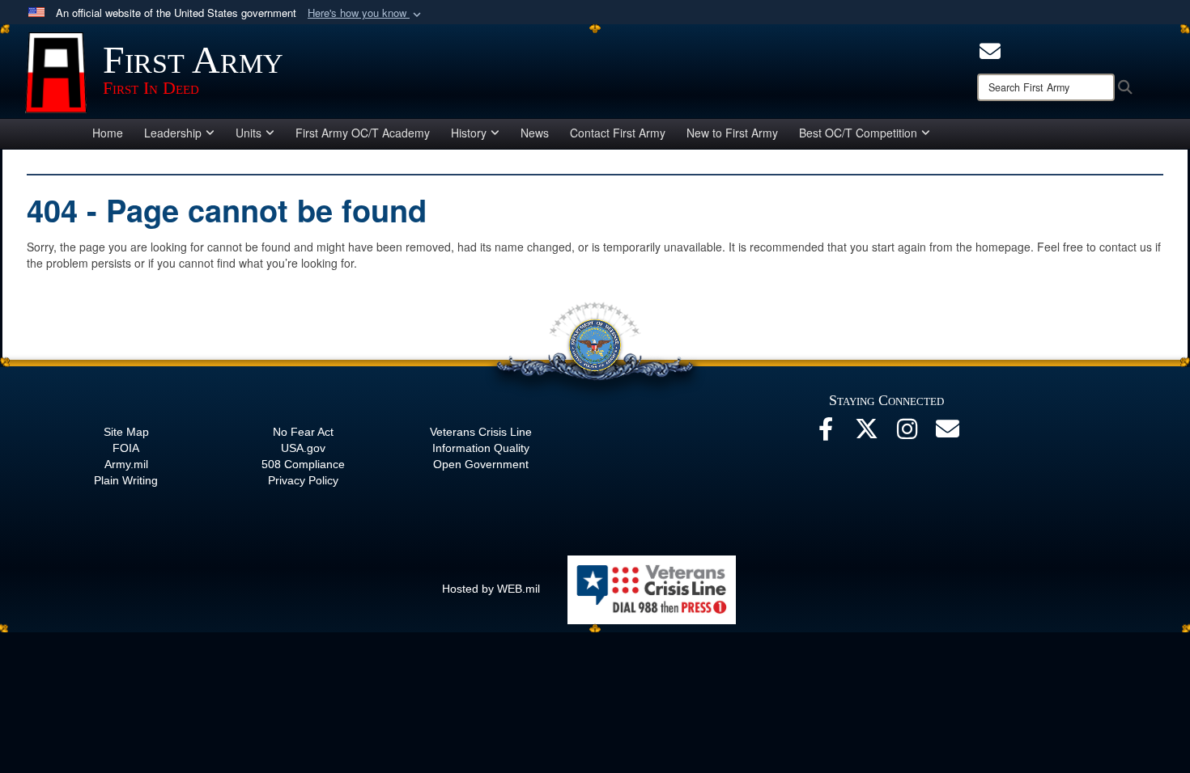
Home (107, 133)
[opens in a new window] (990, 49)
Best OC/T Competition (858, 133)
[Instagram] (906, 433)
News (535, 133)
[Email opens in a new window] (947, 433)
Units (248, 133)
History (469, 133)
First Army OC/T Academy (362, 133)
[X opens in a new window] (866, 433)
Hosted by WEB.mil (491, 588)
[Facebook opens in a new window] (825, 433)
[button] (366, 13)
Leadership (173, 133)
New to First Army (732, 133)
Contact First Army (617, 133)
